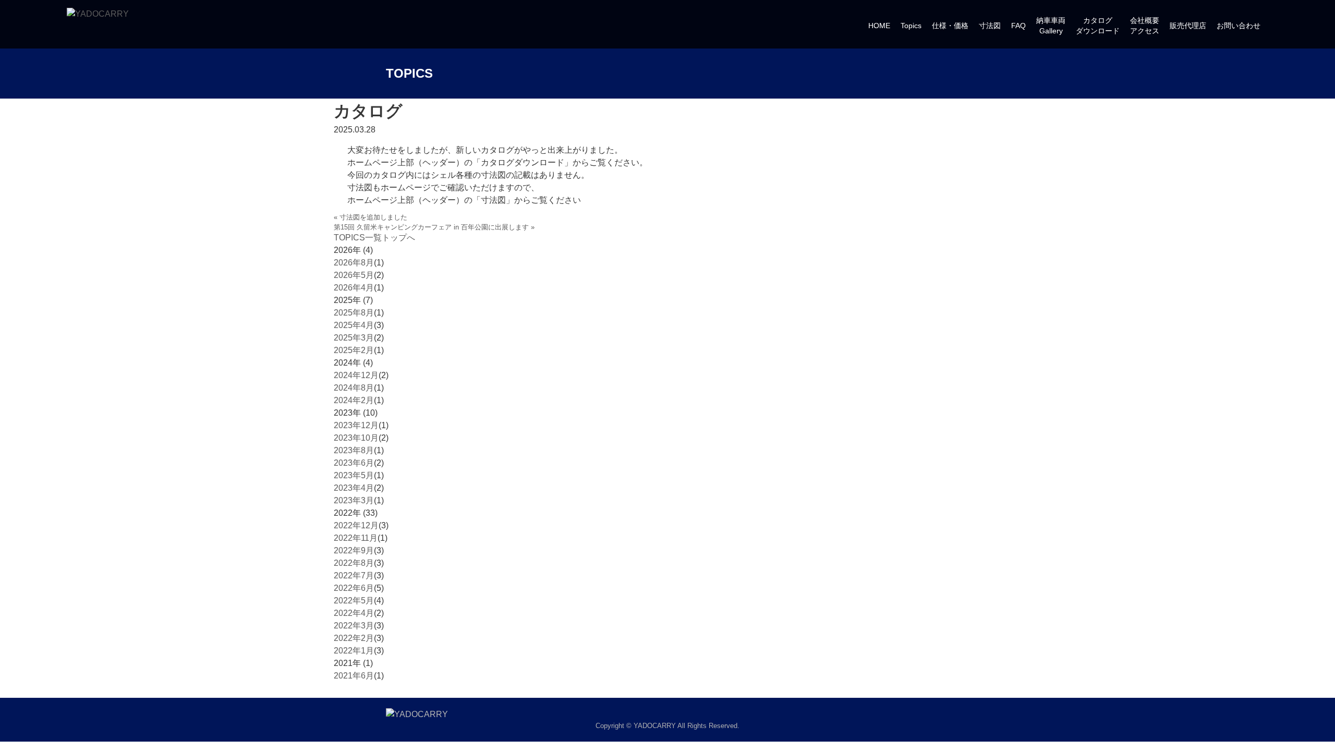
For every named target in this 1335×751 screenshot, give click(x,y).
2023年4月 (354, 487)
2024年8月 (354, 387)
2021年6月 (354, 675)
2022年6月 (354, 588)
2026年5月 (354, 275)
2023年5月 (354, 475)
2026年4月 (354, 287)
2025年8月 (354, 312)
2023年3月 (354, 500)
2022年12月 (356, 525)
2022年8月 (354, 563)
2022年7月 (354, 575)
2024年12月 (356, 375)
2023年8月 (354, 450)
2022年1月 (354, 650)
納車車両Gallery (1050, 25)
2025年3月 (354, 337)
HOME (879, 25)
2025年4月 (354, 325)
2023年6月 (354, 462)
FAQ (1018, 25)
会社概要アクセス (1144, 25)
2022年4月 (354, 613)
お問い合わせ (1238, 25)
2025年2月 (354, 350)
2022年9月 (354, 550)
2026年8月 (354, 262)
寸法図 (990, 25)
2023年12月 (356, 425)
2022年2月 (354, 638)
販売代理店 (1188, 25)
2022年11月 (356, 538)
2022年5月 (354, 600)
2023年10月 (356, 437)
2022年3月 (354, 625)
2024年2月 (354, 400)
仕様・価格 (950, 25)
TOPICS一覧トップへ (374, 237)
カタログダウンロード (1098, 25)
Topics (911, 25)
